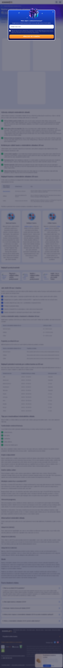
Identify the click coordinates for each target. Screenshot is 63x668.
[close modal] (53, 12)
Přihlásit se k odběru (31, 36)
